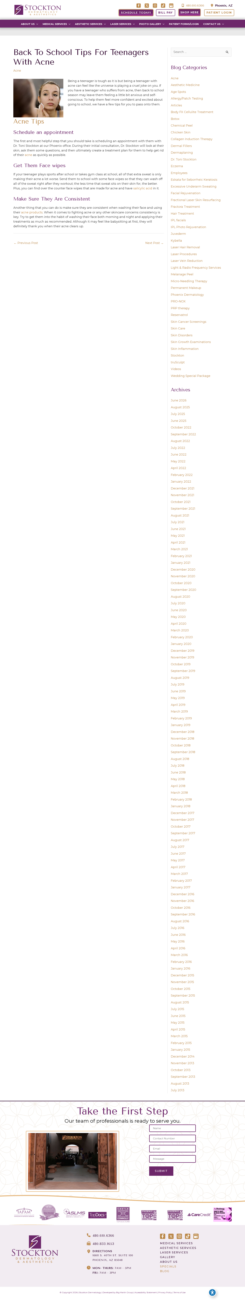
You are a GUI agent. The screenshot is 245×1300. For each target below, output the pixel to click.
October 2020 (181, 583)
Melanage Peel (182, 274)
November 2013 (182, 1063)
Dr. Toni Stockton (183, 159)
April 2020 (178, 624)
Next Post (154, 243)
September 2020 (183, 590)
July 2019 (177, 684)
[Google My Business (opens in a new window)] (171, 6)
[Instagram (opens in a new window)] (155, 6)
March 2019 (179, 711)
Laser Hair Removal (185, 247)
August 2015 (180, 1002)
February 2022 (182, 475)
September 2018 (183, 752)
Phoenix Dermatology (187, 295)
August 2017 (180, 840)
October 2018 (180, 745)
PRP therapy (180, 308)
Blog (164, 1271)
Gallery (167, 1257)
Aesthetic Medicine (185, 85)
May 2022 (178, 461)
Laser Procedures (184, 254)
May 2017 (178, 860)
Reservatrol (179, 315)
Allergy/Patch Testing (187, 98)
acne (28, 155)
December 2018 (182, 732)
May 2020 (178, 617)
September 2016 (183, 914)
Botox (175, 119)
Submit (161, 1171)
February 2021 (181, 556)
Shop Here (189, 12)
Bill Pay (165, 12)
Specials (168, 1266)
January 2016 (180, 968)
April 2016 (178, 948)
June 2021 (178, 529)
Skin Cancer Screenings (188, 322)
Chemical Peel (182, 125)
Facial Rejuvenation (185, 193)
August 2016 (180, 921)
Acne (17, 70)
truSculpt (178, 362)
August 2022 (180, 441)
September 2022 (183, 434)
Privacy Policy (165, 1292)
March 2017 (179, 874)
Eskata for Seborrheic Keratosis (194, 180)
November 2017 (182, 820)
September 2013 (183, 1077)
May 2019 (178, 698)
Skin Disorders (181, 335)
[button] (36, 24)
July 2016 (177, 928)
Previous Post (26, 243)
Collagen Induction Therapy (191, 139)
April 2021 (178, 542)
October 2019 (180, 664)
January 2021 (180, 563)
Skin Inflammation (185, 349)
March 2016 (179, 955)
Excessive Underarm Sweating (193, 186)
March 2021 (179, 549)
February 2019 (181, 718)
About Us (169, 1261)
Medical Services (176, 1243)
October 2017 (180, 826)
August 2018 (180, 759)
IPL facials (178, 220)
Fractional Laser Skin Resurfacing (196, 200)
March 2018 (179, 793)
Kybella (176, 240)
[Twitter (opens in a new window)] (147, 6)
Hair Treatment (182, 213)
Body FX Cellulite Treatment (192, 112)
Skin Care (178, 328)
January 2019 (180, 725)
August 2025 (180, 407)
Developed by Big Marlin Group (118, 1292)
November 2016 (182, 901)
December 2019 (182, 651)
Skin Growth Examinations (191, 342)
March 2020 (180, 630)
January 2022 (181, 481)
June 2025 (178, 421)
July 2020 (178, 603)
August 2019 (180, 678)
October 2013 (180, 1070)
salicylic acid (142, 188)
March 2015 (179, 1036)
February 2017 (181, 881)
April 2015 (178, 1029)
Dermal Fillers (181, 146)
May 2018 (178, 779)
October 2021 (180, 502)
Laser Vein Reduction (187, 261)
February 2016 (181, 962)
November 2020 (183, 576)
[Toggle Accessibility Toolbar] (212, 1292)
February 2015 (181, 1043)
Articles (176, 105)
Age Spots (178, 92)
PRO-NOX (178, 301)
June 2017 (178, 853)
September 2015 (183, 995)
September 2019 (183, 671)
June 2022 (178, 454)
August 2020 (180, 596)
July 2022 (178, 448)
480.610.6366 (194, 5)
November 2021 (182, 495)
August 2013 (180, 1083)
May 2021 (178, 536)
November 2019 (182, 657)
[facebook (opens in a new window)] (139, 6)
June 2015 (178, 1016)
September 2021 (183, 508)
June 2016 (178, 935)
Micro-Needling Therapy (189, 281)
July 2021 (177, 522)
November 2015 (182, 982)
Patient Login (219, 12)
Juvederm (178, 234)
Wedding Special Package (190, 376)
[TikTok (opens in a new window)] (163, 6)
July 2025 (178, 414)
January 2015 (180, 1050)
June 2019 (178, 691)
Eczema (177, 166)
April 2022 (178, 468)
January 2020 (181, 644)
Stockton (177, 355)
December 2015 (182, 975)
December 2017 (182, 813)
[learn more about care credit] (199, 1214)
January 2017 (180, 887)
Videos (176, 369)
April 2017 (178, 867)
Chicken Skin (180, 132)
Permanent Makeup (186, 288)
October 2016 (180, 908)
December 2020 (183, 569)
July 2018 (177, 765)
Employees (179, 173)
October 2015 (180, 989)
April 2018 (178, 786)
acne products (32, 212)
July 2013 (177, 1090)
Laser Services (174, 1252)
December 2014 (182, 1056)
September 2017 (183, 833)
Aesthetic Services (178, 1248)
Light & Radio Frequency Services (196, 268)
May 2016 (178, 941)
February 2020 (182, 637)
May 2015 (177, 1022)
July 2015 (177, 1009)
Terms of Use (180, 1292)
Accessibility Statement (145, 1292)
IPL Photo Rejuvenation (188, 227)
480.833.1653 (103, 1244)
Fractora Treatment (185, 207)
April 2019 (178, 705)
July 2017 (177, 847)
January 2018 (180, 806)
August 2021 (180, 515)
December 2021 (182, 488)
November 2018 (182, 738)
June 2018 (178, 772)
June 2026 (178, 400)
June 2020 (179, 610)
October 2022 (181, 427)
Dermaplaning (182, 152)
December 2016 (182, 894)
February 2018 (181, 799)
